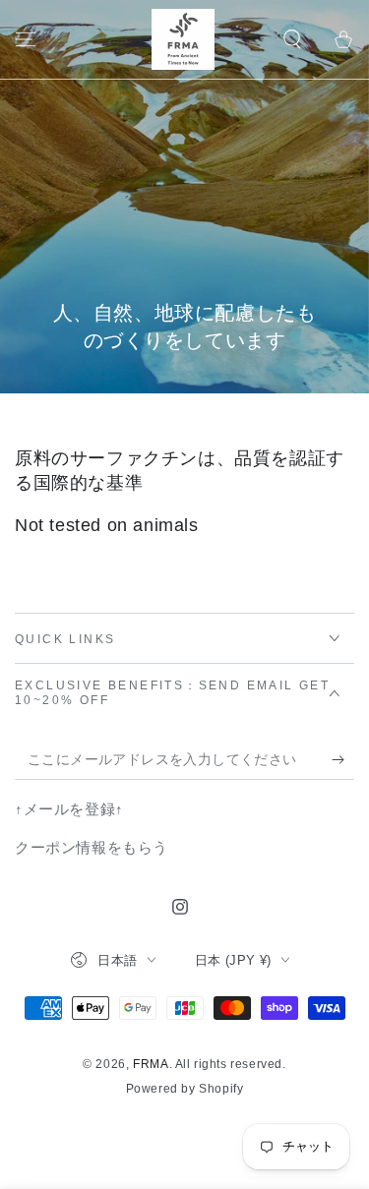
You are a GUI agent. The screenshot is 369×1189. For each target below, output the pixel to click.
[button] (292, 39)
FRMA (150, 1064)
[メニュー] (25, 39)
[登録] (343, 760)
